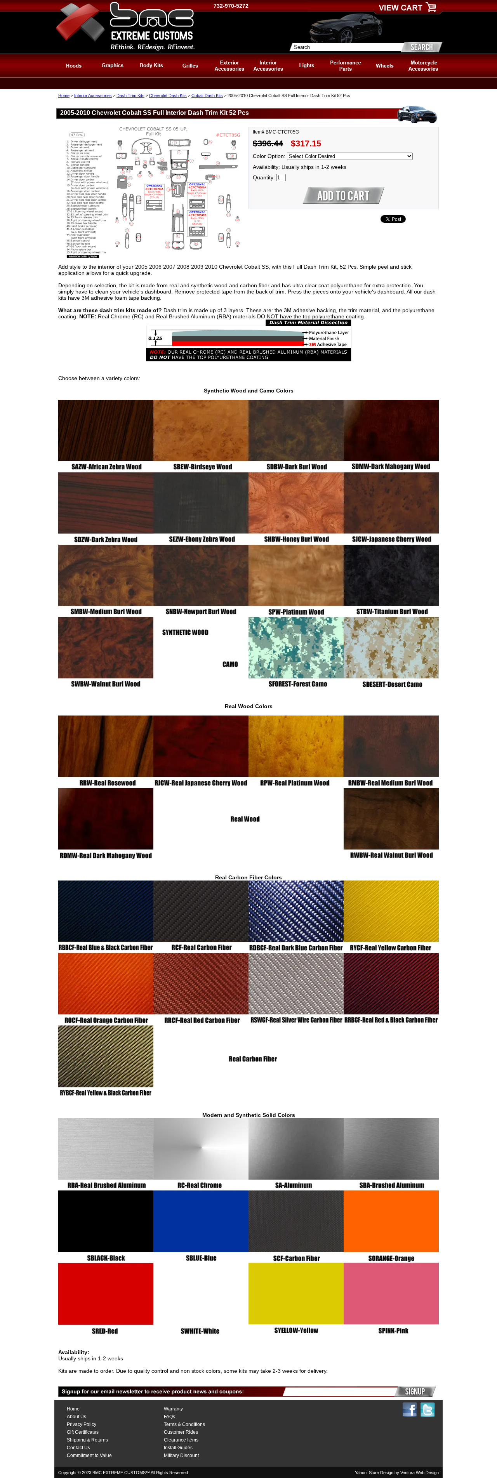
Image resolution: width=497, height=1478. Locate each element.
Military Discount (181, 1455)
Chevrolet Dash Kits (168, 95)
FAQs (169, 1416)
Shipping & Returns (87, 1440)
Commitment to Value (89, 1455)
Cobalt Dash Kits (207, 95)
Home (64, 95)
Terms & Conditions (184, 1424)
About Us (76, 1416)
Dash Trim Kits (130, 95)
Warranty (173, 1409)
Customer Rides (181, 1432)
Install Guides (178, 1447)
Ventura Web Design (419, 1472)
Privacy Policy (81, 1424)
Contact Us (78, 1447)
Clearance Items (181, 1440)
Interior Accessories (93, 95)
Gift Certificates (83, 1432)
